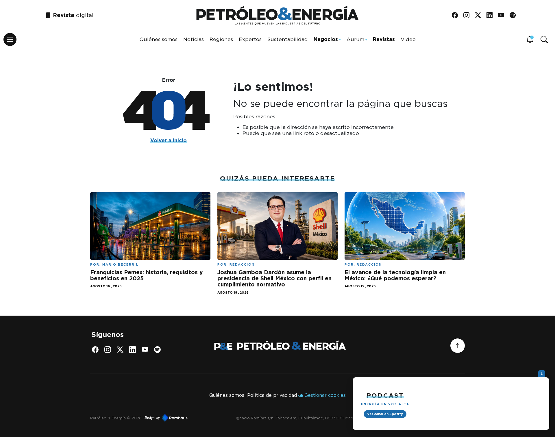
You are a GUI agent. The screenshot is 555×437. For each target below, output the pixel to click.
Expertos (250, 39)
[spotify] (515, 15)
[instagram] (468, 15)
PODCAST (385, 395)
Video (408, 39)
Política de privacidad (272, 395)
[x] (480, 15)
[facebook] (457, 15)
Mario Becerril (120, 264)
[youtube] (503, 15)
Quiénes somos (158, 39)
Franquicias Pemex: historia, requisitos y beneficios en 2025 (146, 275)
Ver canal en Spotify (385, 414)
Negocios (326, 39)
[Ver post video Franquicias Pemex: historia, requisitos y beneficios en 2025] (150, 226)
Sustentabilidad (287, 39)
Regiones (221, 39)
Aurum (355, 39)
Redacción (242, 264)
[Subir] (457, 345)
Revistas (384, 39)
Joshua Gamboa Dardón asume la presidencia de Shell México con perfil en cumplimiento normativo (274, 278)
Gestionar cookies (325, 395)
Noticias (193, 39)
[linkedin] (491, 15)
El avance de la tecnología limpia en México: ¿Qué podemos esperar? (395, 275)
